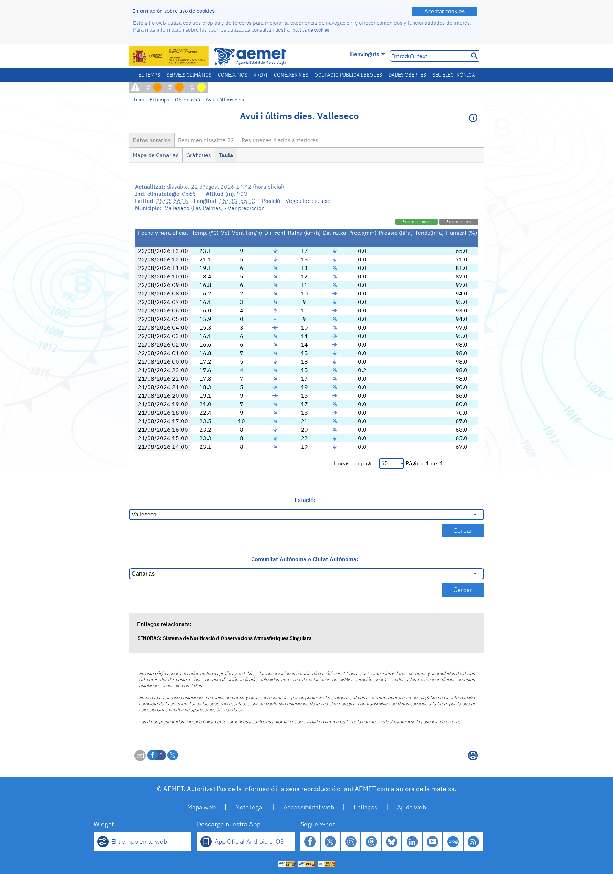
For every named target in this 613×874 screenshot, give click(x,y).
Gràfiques (198, 155)
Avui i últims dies (225, 99)
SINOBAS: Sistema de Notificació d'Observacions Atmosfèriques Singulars (224, 638)
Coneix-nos (232, 75)
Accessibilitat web (308, 807)
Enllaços (365, 807)
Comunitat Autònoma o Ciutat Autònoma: (304, 559)
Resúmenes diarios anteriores (280, 140)
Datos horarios (152, 140)
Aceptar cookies (444, 12)
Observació (187, 99)
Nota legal (249, 807)
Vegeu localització (308, 200)
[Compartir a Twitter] (172, 755)
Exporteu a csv (458, 221)
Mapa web (201, 807)
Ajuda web (411, 807)
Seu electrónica (453, 75)
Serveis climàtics (188, 75)
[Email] (140, 759)
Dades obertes (407, 75)
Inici (139, 99)
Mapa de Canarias (156, 155)
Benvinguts (364, 53)
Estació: (304, 499)
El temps (149, 75)
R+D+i (260, 75)
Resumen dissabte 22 (206, 140)
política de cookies (311, 30)
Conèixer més (291, 75)
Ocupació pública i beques (348, 75)
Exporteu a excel (416, 221)
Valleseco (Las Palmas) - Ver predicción (215, 207)
